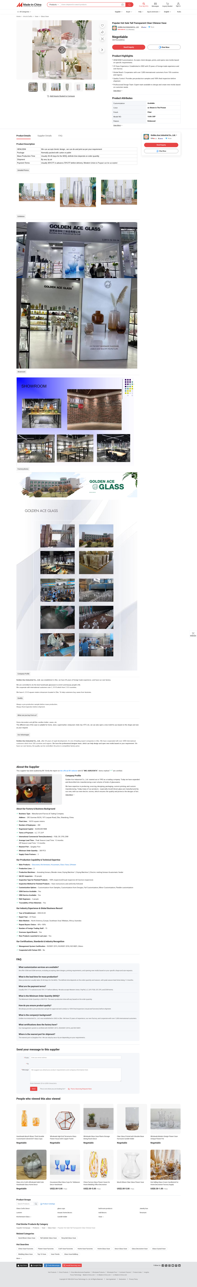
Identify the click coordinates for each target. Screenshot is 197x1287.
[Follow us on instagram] (169, 1265)
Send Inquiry (129, 47)
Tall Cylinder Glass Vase (48, 1238)
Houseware (55, 864)
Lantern (19, 1212)
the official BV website (68, 770)
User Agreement (111, 1279)
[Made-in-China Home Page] (28, 4)
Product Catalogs (48, 1204)
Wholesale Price (112, 1272)
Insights (146, 1272)
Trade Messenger (52, 1265)
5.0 (154, 138)
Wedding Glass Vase (25, 1254)
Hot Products (52, 1272)
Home (18, 16)
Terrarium (143, 1212)
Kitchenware (45, 864)
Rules (179, 12)
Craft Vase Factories (65, 1249)
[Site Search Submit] (129, 4)
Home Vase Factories (85, 1249)
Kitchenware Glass (23, 1217)
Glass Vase (45, 16)
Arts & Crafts (27, 16)
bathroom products (105, 1208)
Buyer (128, 12)
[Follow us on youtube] (173, 1265)
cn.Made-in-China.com (120, 1275)
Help (139, 12)
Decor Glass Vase (121, 1249)
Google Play (36, 1265)
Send (33, 1089)
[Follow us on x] (166, 1265)
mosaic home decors (64, 1212)
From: (27, 1058)
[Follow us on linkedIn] (179, 1265)
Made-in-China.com (89, 1275)
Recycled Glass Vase (68, 1238)
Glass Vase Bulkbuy (71, 1254)
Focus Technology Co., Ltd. (82, 1279)
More (18, 1258)
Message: (25, 1070)
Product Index (137, 1272)
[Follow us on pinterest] (176, 1265)
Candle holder (62, 1217)
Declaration (122, 1279)
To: (28, 1064)
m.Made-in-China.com (104, 1275)
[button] (122, 4)
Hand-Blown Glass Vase (26, 1238)
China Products (63, 1272)
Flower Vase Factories (46, 1249)
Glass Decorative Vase (140, 1249)
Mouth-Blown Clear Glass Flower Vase (130, 1182)
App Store (22, 1265)
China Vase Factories (25, 1249)
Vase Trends (55, 1254)
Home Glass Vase (103, 1249)
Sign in (178, 6)
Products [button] (53, 4)
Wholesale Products (98, 1272)
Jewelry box (144, 1208)
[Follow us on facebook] (163, 1265)
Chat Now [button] (165, 47)
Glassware (36, 864)
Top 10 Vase (41, 1254)
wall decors (102, 1212)
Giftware (73, 864)
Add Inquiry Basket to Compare (62, 96)
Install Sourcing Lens (73, 1265)
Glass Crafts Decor (23, 1208)
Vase (36, 16)
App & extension (152, 12)
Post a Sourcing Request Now (80, 1089)
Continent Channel (125, 1272)
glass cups (61, 1208)
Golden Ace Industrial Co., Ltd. (128, 27)
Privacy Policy (133, 1279)
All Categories (24, 12)
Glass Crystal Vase (159, 1249)
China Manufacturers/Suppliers (80, 1272)
